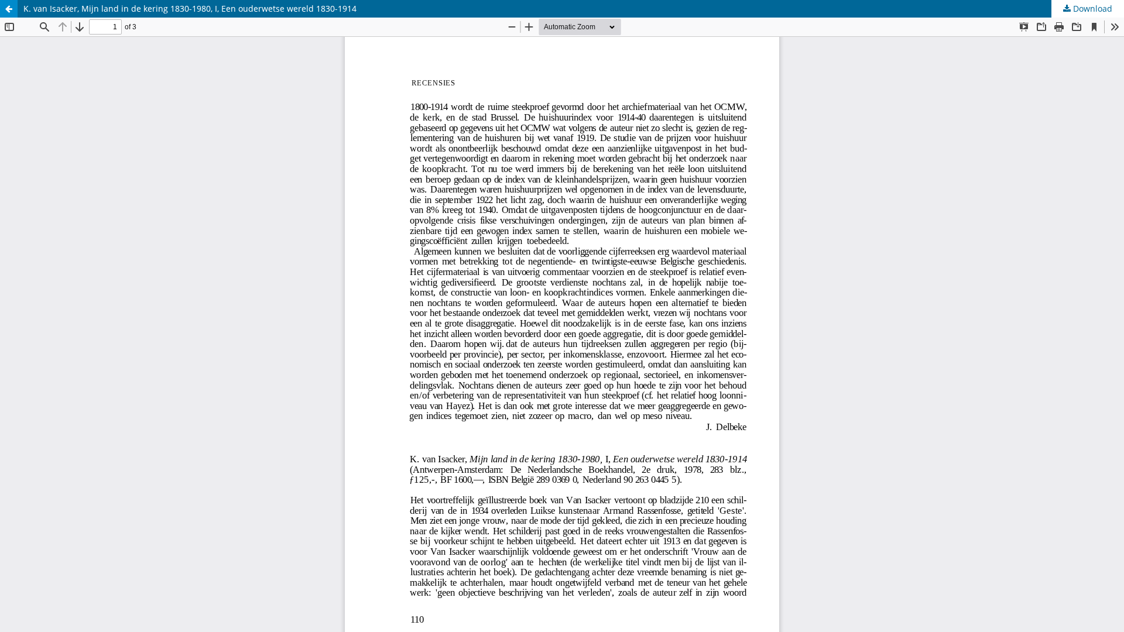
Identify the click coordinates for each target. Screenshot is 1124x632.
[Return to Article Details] (9, 9)
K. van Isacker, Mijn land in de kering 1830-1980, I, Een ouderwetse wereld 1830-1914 (190, 8)
